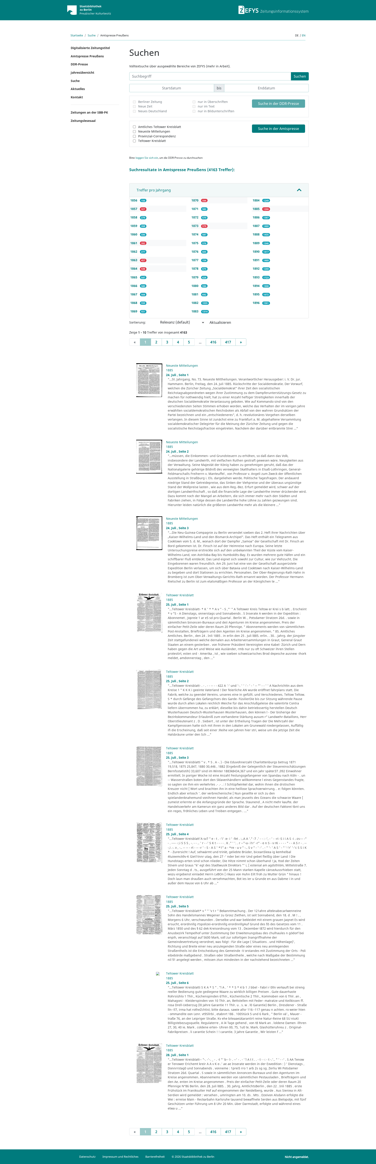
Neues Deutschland (152, 111)
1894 (256, 286)
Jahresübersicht (82, 72)
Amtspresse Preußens (87, 56)
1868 (134, 303)
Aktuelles (78, 89)
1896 (256, 303)
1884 (256, 200)
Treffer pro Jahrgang (154, 190)
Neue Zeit (145, 106)
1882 (195, 303)
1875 (195, 243)
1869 (134, 311)
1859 (134, 226)
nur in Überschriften (213, 102)
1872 (195, 217)
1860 (134, 234)
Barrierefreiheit (155, 1157)
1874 (195, 234)
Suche (92, 35)
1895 (256, 294)
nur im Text (206, 106)
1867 (134, 294)
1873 (195, 226)
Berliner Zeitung (150, 102)
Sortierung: (137, 322)
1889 (256, 243)
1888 (256, 234)
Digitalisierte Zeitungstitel (90, 48)
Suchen (300, 76)
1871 (195, 209)
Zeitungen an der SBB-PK (89, 112)
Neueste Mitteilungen (154, 131)
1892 (256, 268)
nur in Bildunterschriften (216, 111)
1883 (195, 311)
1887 (256, 226)
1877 (195, 260)
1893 (256, 277)
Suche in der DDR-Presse (278, 103)
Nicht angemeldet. (297, 1157)
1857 (134, 209)
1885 (256, 209)
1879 (195, 277)
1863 (134, 260)
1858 (134, 217)
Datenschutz (87, 1157)
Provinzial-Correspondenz (157, 136)
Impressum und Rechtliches (120, 1157)
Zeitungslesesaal (83, 121)
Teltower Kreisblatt (152, 141)
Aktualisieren (220, 322)
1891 (256, 260)
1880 (195, 286)
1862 (134, 251)
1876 (195, 251)
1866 (134, 286)
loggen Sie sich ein (147, 157)
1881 (195, 294)
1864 (134, 268)
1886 (256, 217)
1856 (134, 200)
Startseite (76, 35)
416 (213, 342)
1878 (195, 268)
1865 (134, 277)
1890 (256, 251)
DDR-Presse (79, 64)
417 (228, 342)
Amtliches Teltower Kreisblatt (159, 127)
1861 (134, 243)
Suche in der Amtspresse (278, 128)
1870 (195, 200)
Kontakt (77, 97)
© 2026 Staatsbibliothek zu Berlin (193, 1157)
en (304, 35)
